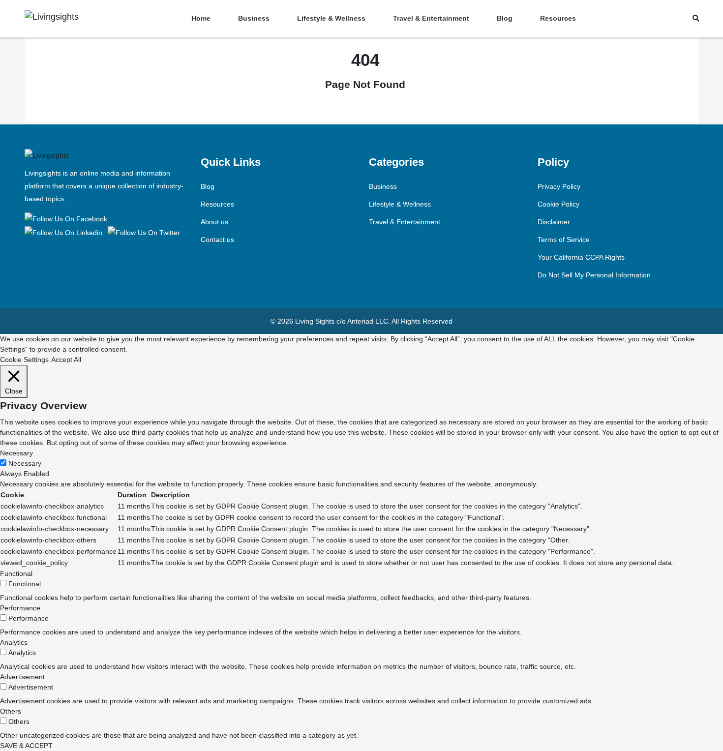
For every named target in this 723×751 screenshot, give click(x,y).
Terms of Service (564, 239)
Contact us (217, 239)
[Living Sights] (68, 218)
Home (201, 18)
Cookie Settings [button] (24, 359)
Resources (558, 18)
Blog (504, 18)
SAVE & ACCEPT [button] (26, 746)
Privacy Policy (559, 186)
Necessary (24, 463)
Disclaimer (554, 222)
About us (214, 222)
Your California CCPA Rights (581, 257)
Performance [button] (20, 608)
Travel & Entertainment (431, 18)
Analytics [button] (14, 642)
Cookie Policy (558, 204)
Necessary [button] (16, 453)
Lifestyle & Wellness (331, 18)
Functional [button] (16, 573)
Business (254, 18)
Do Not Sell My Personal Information (594, 275)
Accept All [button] (66, 359)
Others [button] (10, 711)
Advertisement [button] (22, 677)
